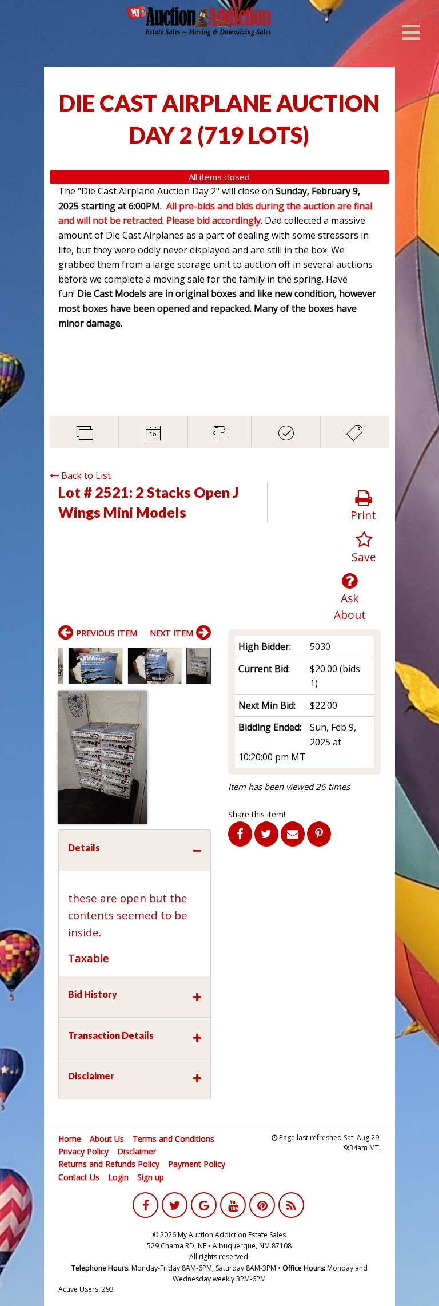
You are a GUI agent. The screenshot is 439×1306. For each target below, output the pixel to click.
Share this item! (256, 814)
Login (118, 1177)
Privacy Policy (83, 1151)
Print (363, 515)
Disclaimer (136, 1151)
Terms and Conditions (173, 1138)
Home (69, 1138)
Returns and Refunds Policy (108, 1163)
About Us (107, 1138)
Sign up (150, 1177)
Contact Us (78, 1177)
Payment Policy (196, 1163)
